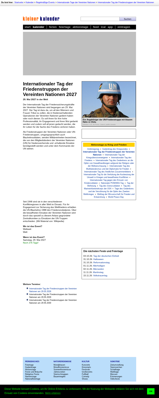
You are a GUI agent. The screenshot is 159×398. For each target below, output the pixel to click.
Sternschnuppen (61, 374)
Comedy (85, 376)
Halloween (98, 259)
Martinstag (98, 272)
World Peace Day (116, 197)
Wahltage (114, 372)
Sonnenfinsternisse (62, 369)
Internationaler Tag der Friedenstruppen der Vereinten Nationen (126, 2)
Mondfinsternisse (61, 367)
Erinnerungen (116, 376)
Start (28, 27)
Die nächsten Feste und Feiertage (103, 251)
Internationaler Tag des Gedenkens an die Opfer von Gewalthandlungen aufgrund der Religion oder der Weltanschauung (109, 163)
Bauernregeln (59, 376)
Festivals (86, 369)
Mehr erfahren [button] (53, 393)
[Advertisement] (79, 53)
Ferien (53, 27)
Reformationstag (101, 262)
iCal (103, 27)
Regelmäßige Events (45, 2)
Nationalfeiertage (32, 379)
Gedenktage (30, 367)
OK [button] (150, 391)
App (110, 27)
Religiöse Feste (32, 374)
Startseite (18, 2)
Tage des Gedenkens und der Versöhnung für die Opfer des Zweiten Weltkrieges (108, 191)
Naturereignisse (62, 361)
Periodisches (32, 361)
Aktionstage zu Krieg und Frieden (109, 144)
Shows (85, 379)
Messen (113, 374)
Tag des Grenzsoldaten (109, 186)
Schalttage (115, 369)
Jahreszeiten (59, 372)
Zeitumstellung (116, 365)
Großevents (87, 372)
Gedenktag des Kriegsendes (115, 149)
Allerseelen (98, 269)
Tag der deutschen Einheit (106, 256)
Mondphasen (59, 365)
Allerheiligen (99, 265)
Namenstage (30, 376)
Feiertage (64, 27)
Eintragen (124, 27)
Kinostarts (86, 367)
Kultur (85, 361)
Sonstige (115, 361)
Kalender (30, 2)
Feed (96, 27)
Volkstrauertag (100, 275)
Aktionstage (80, 27)
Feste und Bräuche (33, 372)
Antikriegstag (93, 149)
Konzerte (86, 365)
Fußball (85, 374)
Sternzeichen (116, 367)
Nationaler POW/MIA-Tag (112, 183)
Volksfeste (115, 379)
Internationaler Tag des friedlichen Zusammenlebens (107, 172)
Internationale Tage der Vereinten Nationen (76, 2)
